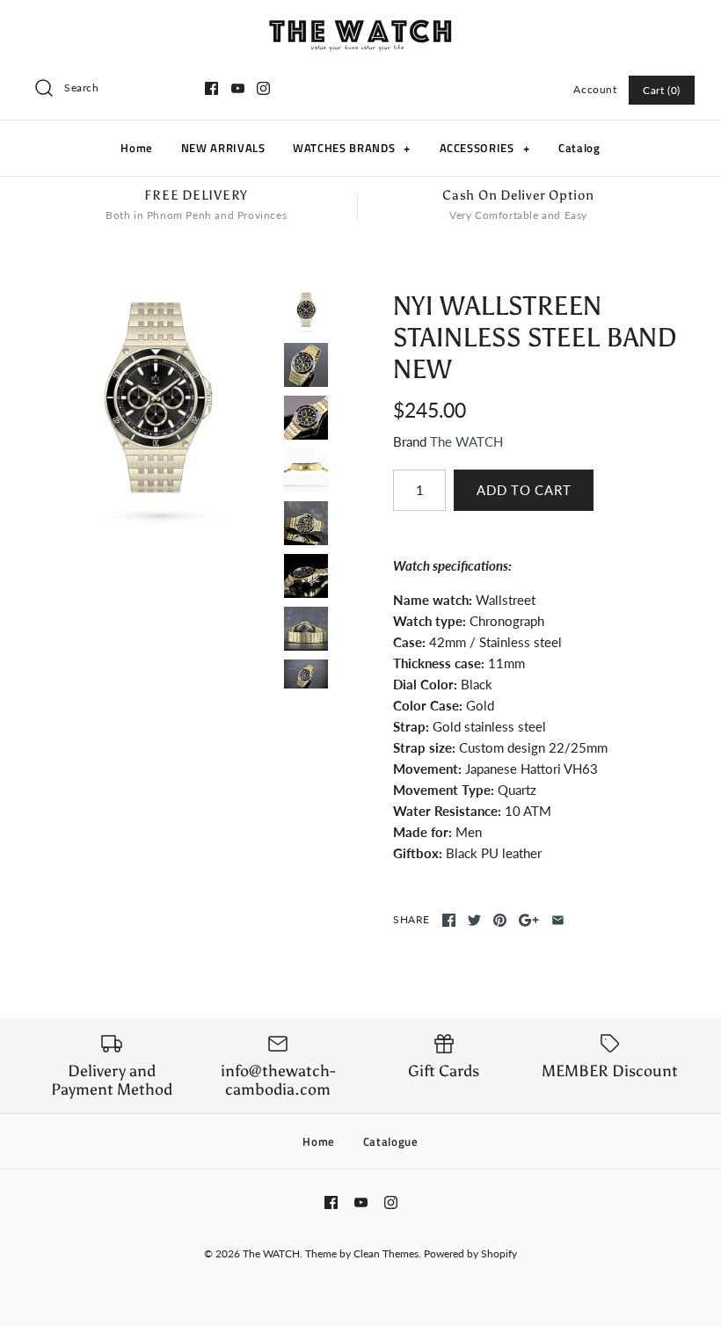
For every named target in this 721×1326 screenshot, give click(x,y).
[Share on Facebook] (448, 920)
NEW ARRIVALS (223, 148)
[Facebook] (211, 88)
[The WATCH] (360, 28)
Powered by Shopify (470, 1253)
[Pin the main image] (499, 920)
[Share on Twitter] (474, 920)
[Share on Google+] (529, 920)
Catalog (579, 148)
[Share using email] (557, 920)
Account (594, 89)
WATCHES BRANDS (352, 148)
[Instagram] (263, 88)
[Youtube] (237, 88)
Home (136, 148)
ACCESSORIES (485, 148)
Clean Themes (386, 1253)
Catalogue (391, 1141)
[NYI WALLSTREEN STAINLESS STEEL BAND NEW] (155, 410)
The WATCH (466, 441)
